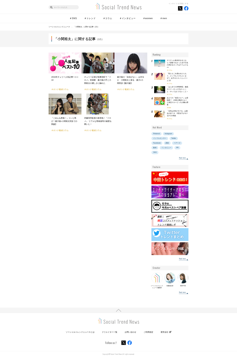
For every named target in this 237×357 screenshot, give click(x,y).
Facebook (157, 143)
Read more (182, 158)
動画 (154, 148)
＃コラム (107, 18)
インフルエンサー (159, 138)
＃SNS (73, 18)
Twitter (173, 138)
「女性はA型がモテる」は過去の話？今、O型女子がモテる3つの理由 (177, 113)
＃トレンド (90, 18)
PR (177, 148)
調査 (167, 143)
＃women (148, 18)
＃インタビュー (127, 18)
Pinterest (156, 134)
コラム (170, 70)
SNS (169, 107)
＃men (163, 18)
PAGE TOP (118, 310)
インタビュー (166, 148)
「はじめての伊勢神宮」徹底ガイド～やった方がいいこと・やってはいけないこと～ (177, 89)
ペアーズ (177, 143)
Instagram (168, 134)
